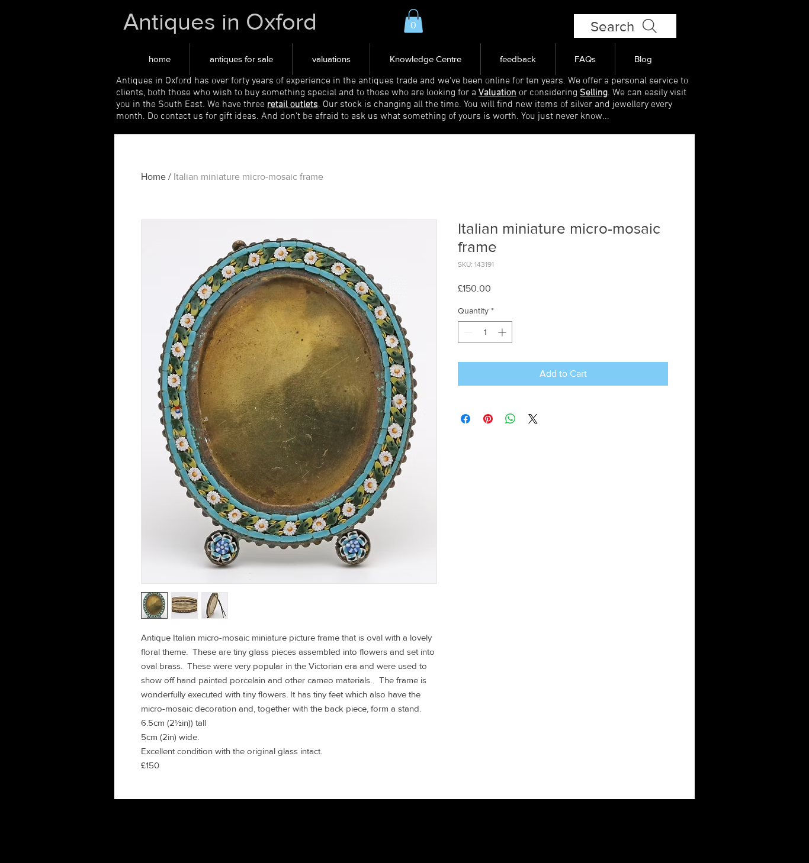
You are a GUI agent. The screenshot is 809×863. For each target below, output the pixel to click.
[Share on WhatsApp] (510, 419)
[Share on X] (533, 419)
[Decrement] (467, 332)
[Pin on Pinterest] (488, 419)
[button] (413, 21)
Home (153, 177)
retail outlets (292, 105)
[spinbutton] (485, 332)
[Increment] (503, 332)
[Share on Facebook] (465, 419)
